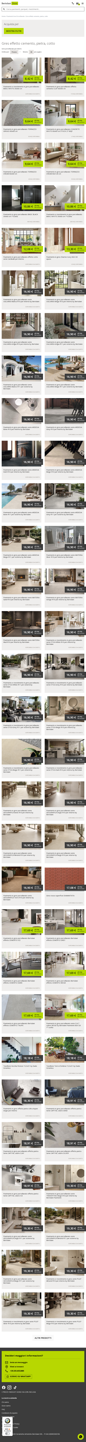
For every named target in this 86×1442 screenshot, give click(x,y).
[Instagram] (9, 1387)
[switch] (7, 1433)
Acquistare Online (8, 1417)
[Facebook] (4, 1387)
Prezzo (14, 52)
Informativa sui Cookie (10, 1427)
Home (4, 16)
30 (31, 52)
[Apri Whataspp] (81, 1437)
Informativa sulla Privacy (10, 1424)
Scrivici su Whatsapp (20, 1376)
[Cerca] (4, 9)
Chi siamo (5, 1402)
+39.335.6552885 (17, 1371)
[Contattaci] (73, 4)
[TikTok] (15, 1387)
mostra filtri (13, 31)
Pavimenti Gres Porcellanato (16, 16)
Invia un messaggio (18, 1362)
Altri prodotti (43, 1338)
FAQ (3, 1409)
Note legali (6, 1420)
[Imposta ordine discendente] (20, 51)
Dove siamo (6, 1406)
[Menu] (82, 3)
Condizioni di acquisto (9, 1413)
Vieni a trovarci (17, 1367)
